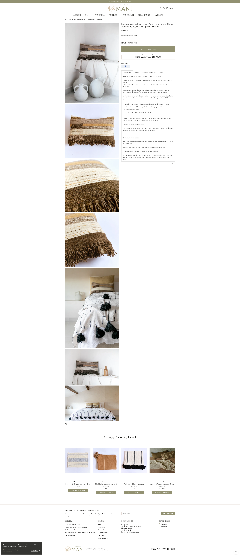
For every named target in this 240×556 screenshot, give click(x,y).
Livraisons (124, 524)
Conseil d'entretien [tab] (149, 72)
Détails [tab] (137, 72)
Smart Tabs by (170, 163)
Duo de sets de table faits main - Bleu (77, 484)
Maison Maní (120, 8)
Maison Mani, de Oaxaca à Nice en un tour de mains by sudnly (80, 534)
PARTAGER (124, 63)
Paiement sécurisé (148, 55)
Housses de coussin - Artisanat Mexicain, (134, 24)
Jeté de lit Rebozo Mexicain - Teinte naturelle (162, 485)
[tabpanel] (148, 118)
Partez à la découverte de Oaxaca (76, 527)
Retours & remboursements (130, 532)
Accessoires (102, 530)
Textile (100, 524)
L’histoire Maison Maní (72, 524)
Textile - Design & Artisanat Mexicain (77, 19)
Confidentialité (126, 530)
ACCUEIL (67, 19)
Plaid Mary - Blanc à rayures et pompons (134, 485)
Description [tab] (127, 72)
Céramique (101, 527)
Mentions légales (126, 528)
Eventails (101, 535)
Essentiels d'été (103, 533)
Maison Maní (78, 482)
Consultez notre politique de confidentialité (12, 551)
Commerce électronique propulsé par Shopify (97, 550)
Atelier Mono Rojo (71, 530)
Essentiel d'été (103, 538)
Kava (174, 163)
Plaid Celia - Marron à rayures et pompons (106, 485)
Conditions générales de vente (131, 526)
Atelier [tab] (161, 72)
